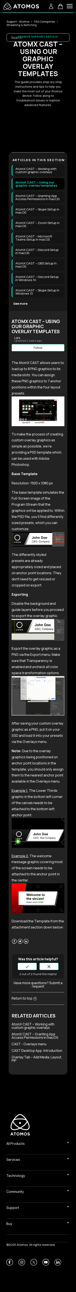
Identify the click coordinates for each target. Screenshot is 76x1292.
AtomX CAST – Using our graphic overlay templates (36, 184)
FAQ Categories (44, 21)
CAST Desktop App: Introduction (37, 1050)
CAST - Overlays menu (29, 1044)
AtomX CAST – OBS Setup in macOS (36, 265)
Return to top (22, 998)
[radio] (27, 966)
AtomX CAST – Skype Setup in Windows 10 (37, 292)
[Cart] (60, 6)
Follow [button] (38, 348)
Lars (17, 338)
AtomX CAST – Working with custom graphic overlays (36, 170)
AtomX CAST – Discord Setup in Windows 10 (37, 278)
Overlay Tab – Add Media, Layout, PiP (37, 1059)
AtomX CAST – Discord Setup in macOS (37, 251)
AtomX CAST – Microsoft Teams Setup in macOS (33, 238)
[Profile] (51, 6)
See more (20, 303)
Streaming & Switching (22, 25)
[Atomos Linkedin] (57, 1262)
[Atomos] (21, 6)
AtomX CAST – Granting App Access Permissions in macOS (37, 197)
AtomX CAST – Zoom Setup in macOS (37, 224)
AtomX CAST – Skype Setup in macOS (37, 211)
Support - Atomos (18, 21)
